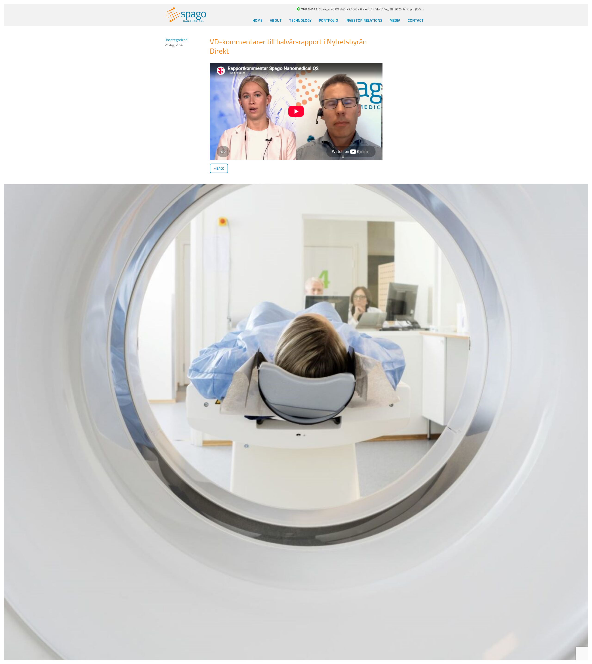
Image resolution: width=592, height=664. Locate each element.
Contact (416, 20)
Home (257, 20)
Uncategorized (176, 40)
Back (220, 168)
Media (395, 20)
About (276, 20)
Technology (300, 20)
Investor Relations (363, 20)
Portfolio (328, 20)
